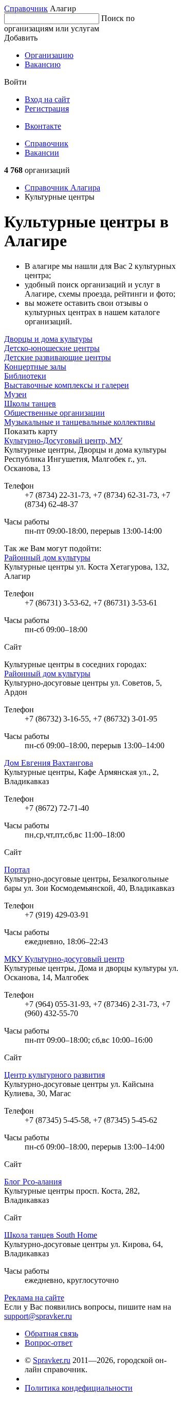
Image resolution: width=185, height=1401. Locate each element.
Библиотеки (25, 376)
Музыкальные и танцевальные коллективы (79, 422)
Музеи (15, 394)
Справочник (26, 8)
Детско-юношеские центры (52, 348)
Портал (17, 869)
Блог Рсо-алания (33, 1181)
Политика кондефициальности (79, 1388)
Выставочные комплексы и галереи (66, 385)
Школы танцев (30, 403)
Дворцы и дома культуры (48, 339)
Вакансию (43, 64)
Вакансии (42, 152)
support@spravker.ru (38, 1316)
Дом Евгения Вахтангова (48, 762)
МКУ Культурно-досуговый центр (64, 959)
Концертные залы (35, 366)
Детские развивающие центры (57, 357)
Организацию (49, 55)
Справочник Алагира (62, 187)
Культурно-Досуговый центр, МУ (63, 440)
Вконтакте (43, 126)
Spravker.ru (51, 1360)
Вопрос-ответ (48, 1342)
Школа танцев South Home (50, 1235)
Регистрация (47, 108)
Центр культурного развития (54, 1075)
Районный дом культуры (47, 557)
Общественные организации (54, 412)
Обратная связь (51, 1333)
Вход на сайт (47, 99)
